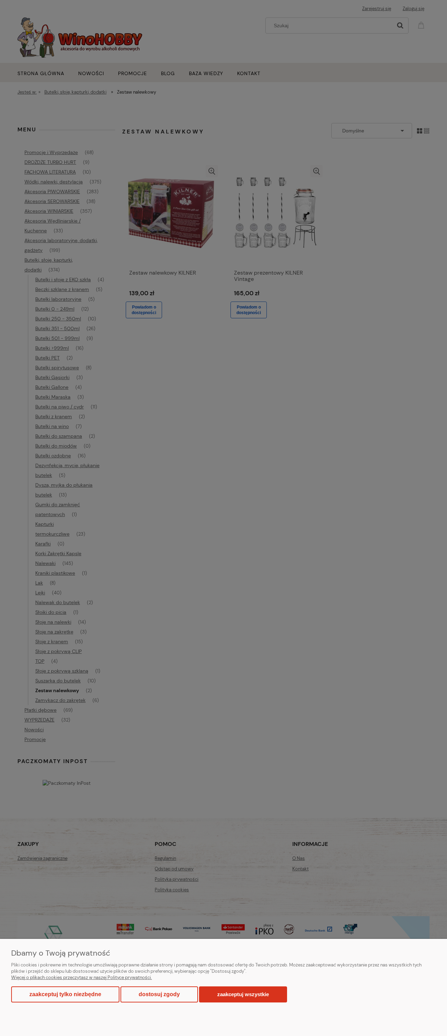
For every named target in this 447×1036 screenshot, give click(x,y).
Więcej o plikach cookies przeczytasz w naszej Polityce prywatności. (81, 977)
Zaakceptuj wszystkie (243, 994)
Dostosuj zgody (159, 994)
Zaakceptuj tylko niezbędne (65, 994)
